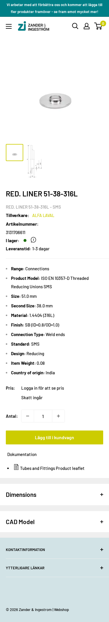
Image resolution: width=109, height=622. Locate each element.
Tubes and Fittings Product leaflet (52, 468)
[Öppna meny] (9, 26)
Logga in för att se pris (42, 388)
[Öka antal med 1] (58, 416)
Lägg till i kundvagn (54, 437)
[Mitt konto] (87, 26)
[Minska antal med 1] (28, 416)
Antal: (12, 416)
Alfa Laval (43, 215)
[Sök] (75, 26)
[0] (98, 26)
